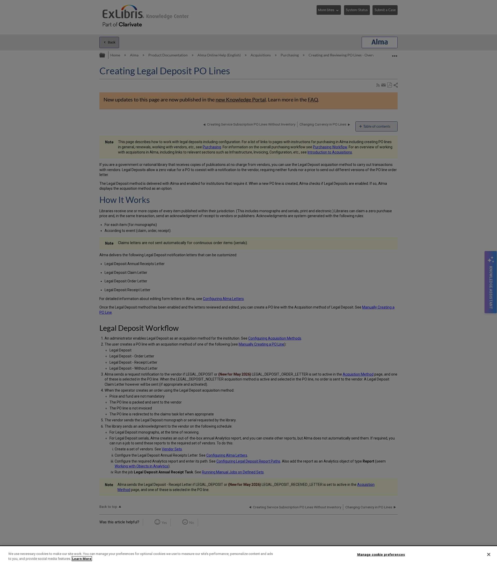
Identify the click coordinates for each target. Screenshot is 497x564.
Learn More (81, 559)
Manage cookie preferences (381, 554)
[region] (248, 555)
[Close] (488, 554)
